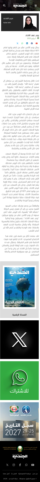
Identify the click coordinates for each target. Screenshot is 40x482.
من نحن (35, 474)
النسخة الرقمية (19, 315)
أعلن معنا (6, 474)
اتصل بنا (14, 474)
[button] (36, 43)
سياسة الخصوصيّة (24, 474)
